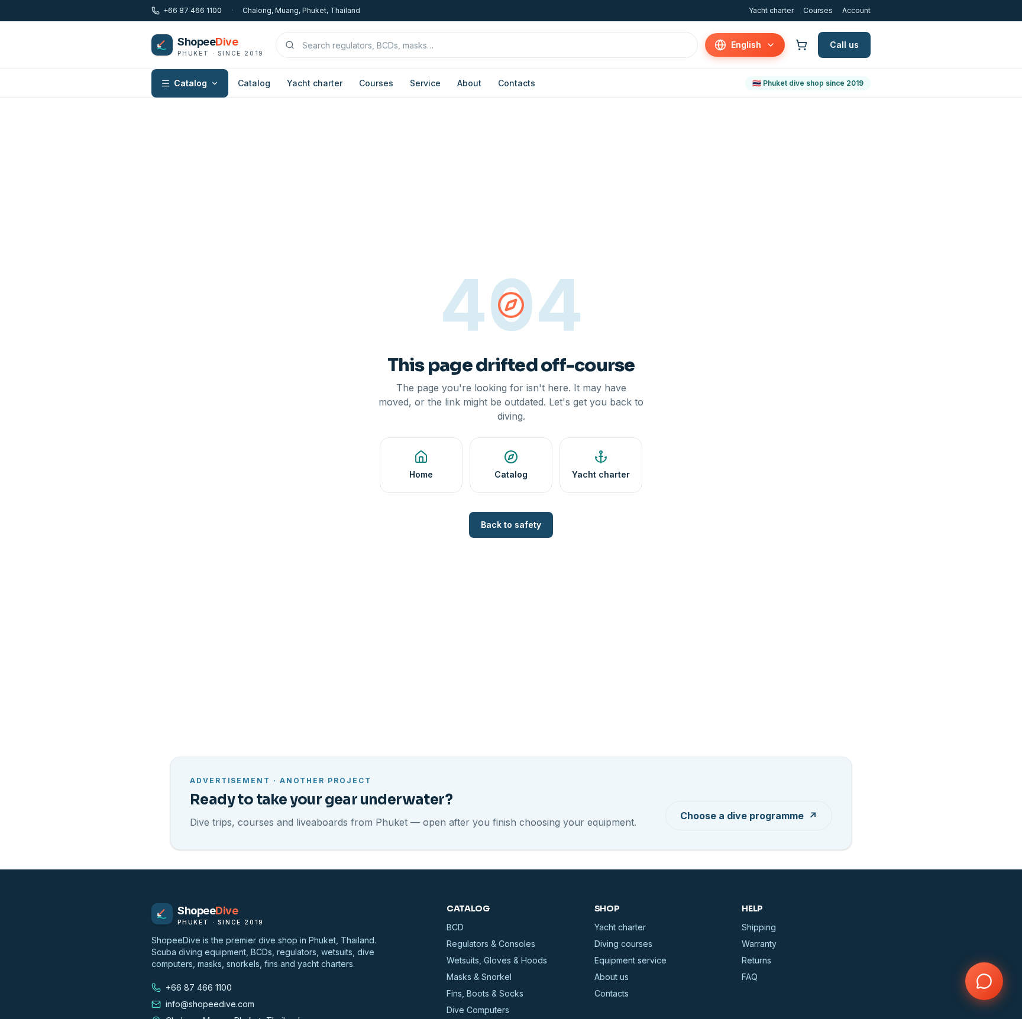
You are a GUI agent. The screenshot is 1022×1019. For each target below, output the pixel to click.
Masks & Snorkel (479, 977)
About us (611, 977)
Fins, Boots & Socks (485, 993)
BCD (455, 927)
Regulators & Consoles (491, 944)
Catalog (190, 83)
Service (425, 83)
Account (856, 10)
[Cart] (801, 45)
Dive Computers (478, 1010)
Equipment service (630, 960)
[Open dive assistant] (984, 981)
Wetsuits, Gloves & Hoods (497, 960)
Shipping (759, 927)
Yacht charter (771, 10)
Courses (818, 10)
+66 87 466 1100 (192, 10)
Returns (756, 960)
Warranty (759, 944)
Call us (844, 45)
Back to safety (511, 525)
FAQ (750, 977)
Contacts (516, 83)
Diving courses (623, 944)
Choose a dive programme (748, 816)
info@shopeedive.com (210, 1004)
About (469, 83)
